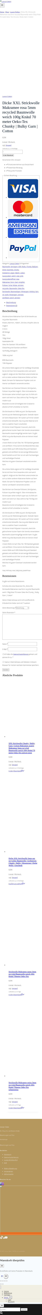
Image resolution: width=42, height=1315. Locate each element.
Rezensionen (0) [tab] (11, 306)
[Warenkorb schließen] (2, 1265)
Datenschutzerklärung (20, 654)
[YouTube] (6, 1238)
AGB (5, 1163)
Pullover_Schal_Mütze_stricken (12, 285)
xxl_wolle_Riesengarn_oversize (12, 295)
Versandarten (8, 1171)
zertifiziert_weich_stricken (11, 298)
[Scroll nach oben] (2, 1277)
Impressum (7, 1154)
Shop (6, 1297)
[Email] (4, 1238)
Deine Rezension (8, 612)
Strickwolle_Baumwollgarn (11, 292)
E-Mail (5, 649)
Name (5, 644)
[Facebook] (1, 1183)
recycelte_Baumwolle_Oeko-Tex (13, 288)
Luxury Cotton (7, 96)
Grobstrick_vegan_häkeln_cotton (13, 273)
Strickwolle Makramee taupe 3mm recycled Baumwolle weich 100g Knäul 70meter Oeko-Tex (22, 974)
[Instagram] (3, 1183)
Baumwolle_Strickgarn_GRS (11, 267)
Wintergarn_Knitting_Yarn (29, 292)
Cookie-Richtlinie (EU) (11, 1160)
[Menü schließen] (0, 1287)
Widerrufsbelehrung (10, 1168)
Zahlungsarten (8, 1174)
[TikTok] (1, 1238)
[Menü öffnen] (2, 5)
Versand (8, 145)
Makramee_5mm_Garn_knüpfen (13, 282)
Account (11, 1301)
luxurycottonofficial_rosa (10, 279)
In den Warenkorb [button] (15, 771)
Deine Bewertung (9, 608)
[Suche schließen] (2, 1305)
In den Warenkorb (8, 155)
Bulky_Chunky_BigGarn (30, 267)
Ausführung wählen (15, 884)
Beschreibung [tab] (11, 302)
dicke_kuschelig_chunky (10, 270)
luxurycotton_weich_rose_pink (12, 276)
